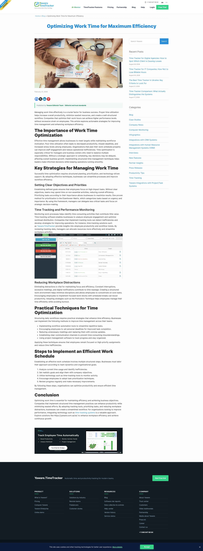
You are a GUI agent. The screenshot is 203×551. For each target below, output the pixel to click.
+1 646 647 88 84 (152, 2)
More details (117, 547)
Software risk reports (112, 501)
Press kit (142, 520)
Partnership (122, 7)
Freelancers (73, 505)
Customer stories (75, 509)
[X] (40, 99)
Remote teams (74, 501)
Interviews (133, 153)
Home (37, 16)
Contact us (143, 527)
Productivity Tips (136, 173)
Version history (109, 512)
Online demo (39, 512)
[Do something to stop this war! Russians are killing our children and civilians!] (5, 5)
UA (166, 2)
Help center (108, 509)
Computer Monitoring (138, 130)
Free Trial (162, 7)
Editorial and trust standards (75, 105)
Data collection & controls (114, 505)
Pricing (110, 7)
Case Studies (135, 120)
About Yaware (144, 498)
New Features (135, 158)
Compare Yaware (41, 505)
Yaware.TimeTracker (46, 226)
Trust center (143, 501)
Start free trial (160, 478)
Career (141, 523)
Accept (147, 547)
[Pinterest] (48, 99)
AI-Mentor (76, 7)
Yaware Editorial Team (55, 105)
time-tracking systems (85, 412)
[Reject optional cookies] (200, 547)
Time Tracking (135, 178)
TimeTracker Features (93, 7)
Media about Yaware (147, 516)
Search (164, 41)
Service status (109, 516)
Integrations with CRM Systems (143, 140)
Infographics (134, 135)
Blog (134, 7)
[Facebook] (36, 99)
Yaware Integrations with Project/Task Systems (146, 184)
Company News (136, 125)
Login (152, 7)
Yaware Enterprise (41, 509)
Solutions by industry (77, 498)
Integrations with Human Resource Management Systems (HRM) (144, 146)
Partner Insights (136, 163)
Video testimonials (146, 509)
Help (143, 7)
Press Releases (135, 168)
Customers (143, 505)
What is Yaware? (41, 498)
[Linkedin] (44, 99)
